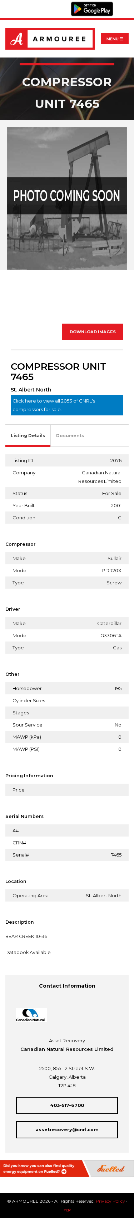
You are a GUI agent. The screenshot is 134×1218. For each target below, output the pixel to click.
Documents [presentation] (70, 435)
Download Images (93, 331)
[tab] (28, 436)
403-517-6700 (67, 1105)
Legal (67, 1209)
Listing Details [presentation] (28, 435)
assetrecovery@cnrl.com (67, 1129)
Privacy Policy (110, 1201)
